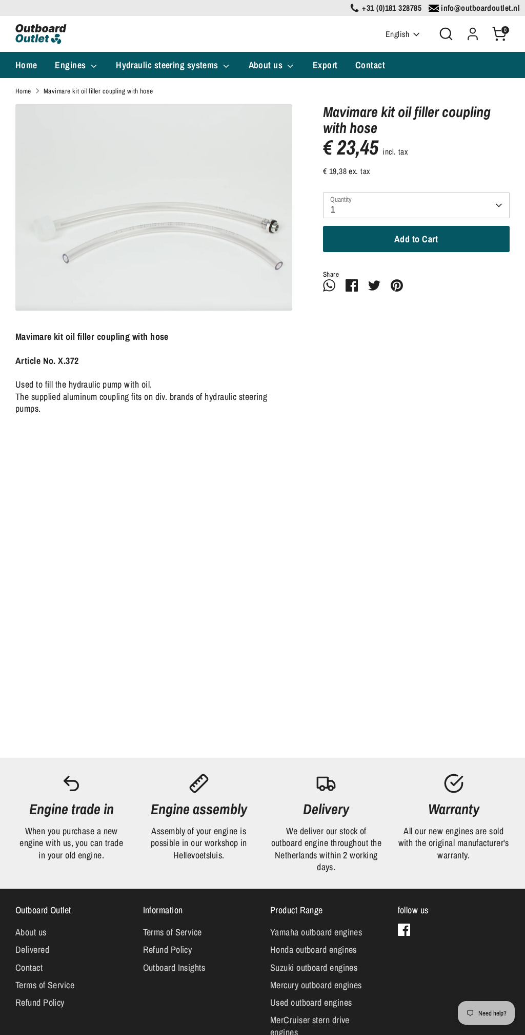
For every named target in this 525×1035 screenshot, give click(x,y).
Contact (370, 65)
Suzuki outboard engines (313, 967)
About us (267, 65)
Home (26, 65)
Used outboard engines (311, 1002)
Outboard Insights (174, 967)
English (397, 34)
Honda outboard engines (313, 949)
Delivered (32, 949)
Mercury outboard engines (316, 985)
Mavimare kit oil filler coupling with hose (98, 91)
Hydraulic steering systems (168, 65)
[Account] (472, 34)
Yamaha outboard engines (316, 932)
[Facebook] (404, 930)
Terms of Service (44, 985)
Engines (71, 65)
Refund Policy (40, 1002)
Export (325, 65)
